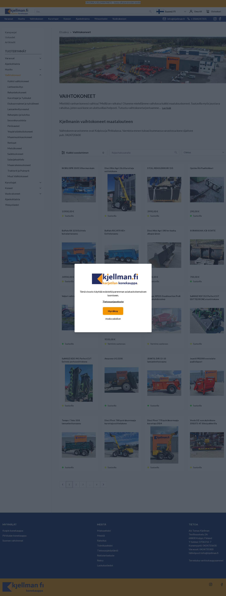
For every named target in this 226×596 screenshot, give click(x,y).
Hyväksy (113, 310)
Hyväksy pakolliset (113, 318)
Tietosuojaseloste (113, 301)
